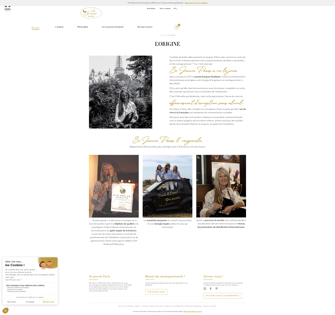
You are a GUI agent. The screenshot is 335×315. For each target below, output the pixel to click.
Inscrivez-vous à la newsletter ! (223, 295)
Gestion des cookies (210, 306)
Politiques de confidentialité (173, 306)
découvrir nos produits (196, 3)
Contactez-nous (156, 292)
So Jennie (163, 35)
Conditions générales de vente (152, 306)
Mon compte (165, 9)
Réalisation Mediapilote (193, 306)
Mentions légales (134, 306)
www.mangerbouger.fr (192, 311)
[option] (167, 3)
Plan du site (122, 306)
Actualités (151, 9)
